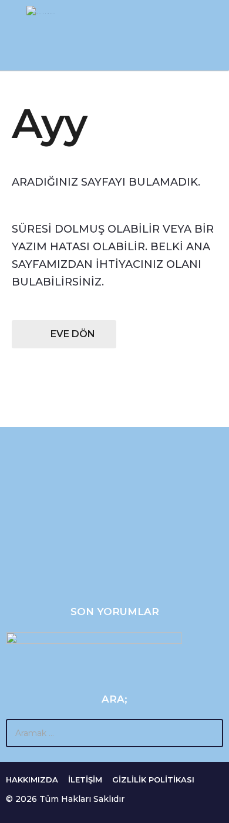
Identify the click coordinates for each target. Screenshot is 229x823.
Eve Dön (72, 334)
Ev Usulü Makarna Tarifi (63, 553)
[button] (13, 35)
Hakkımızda (32, 779)
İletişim (85, 779)
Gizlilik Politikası (153, 779)
